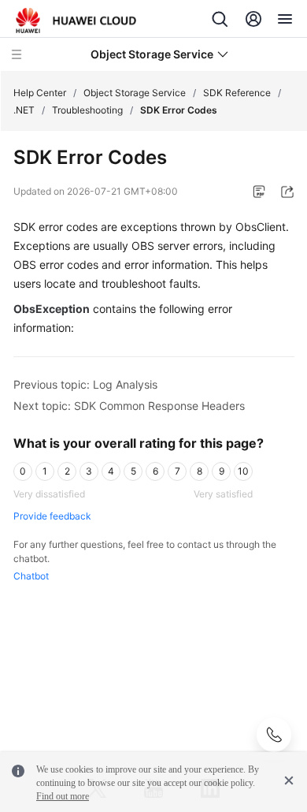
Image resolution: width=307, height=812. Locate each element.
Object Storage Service (134, 93)
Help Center (39, 93)
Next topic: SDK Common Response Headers (129, 405)
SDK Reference (237, 93)
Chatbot (31, 576)
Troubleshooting (87, 110)
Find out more (62, 796)
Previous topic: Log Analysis (85, 384)
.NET (24, 110)
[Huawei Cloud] (76, 20)
